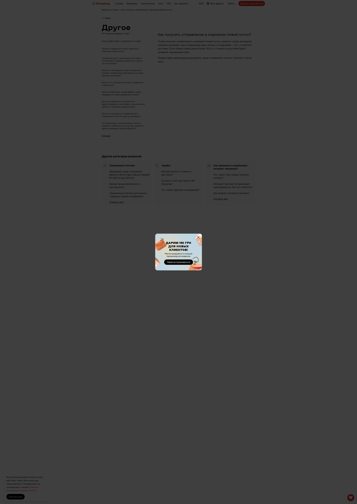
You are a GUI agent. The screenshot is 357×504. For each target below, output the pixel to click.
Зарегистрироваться (178, 262)
